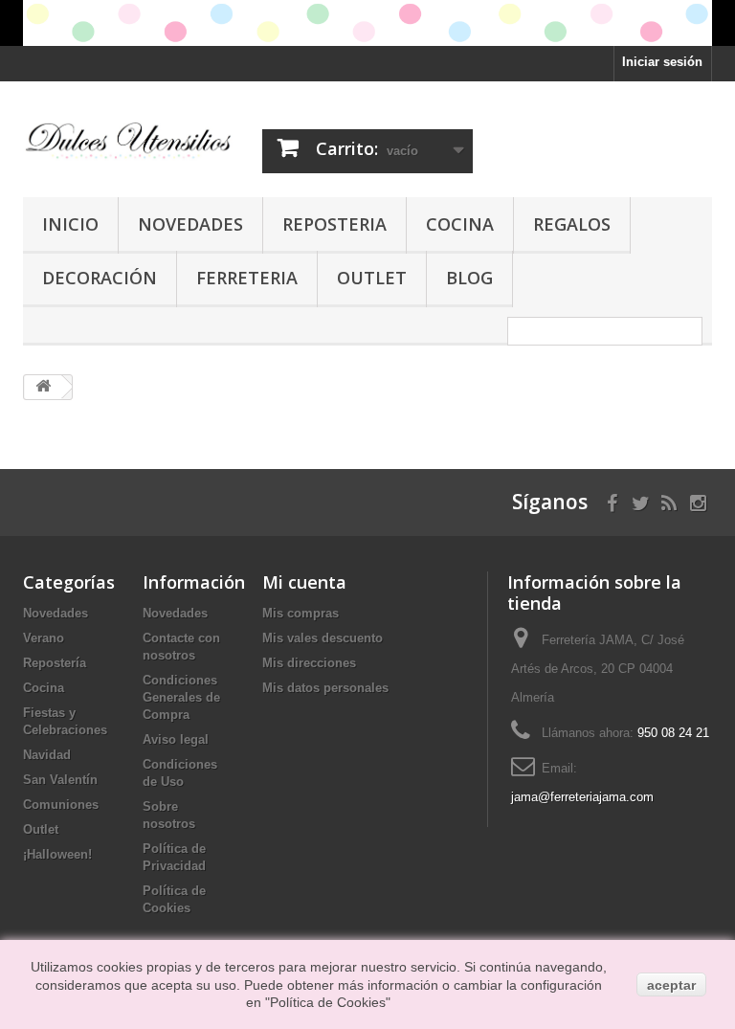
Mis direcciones (309, 663)
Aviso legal (176, 739)
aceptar (671, 985)
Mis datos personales (325, 688)
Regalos (572, 224)
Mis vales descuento (322, 638)
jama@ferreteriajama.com (582, 797)
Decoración (99, 277)
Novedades (190, 224)
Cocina (460, 224)
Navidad (47, 755)
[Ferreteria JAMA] (128, 140)
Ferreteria (247, 277)
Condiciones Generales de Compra (181, 697)
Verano (43, 638)
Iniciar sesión (662, 62)
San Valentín (60, 779)
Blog (469, 277)
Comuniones (61, 804)
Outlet (372, 277)
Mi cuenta (304, 581)
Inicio (70, 224)
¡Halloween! (57, 854)
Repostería (54, 663)
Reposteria (334, 224)
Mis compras (300, 613)
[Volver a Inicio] (43, 387)
